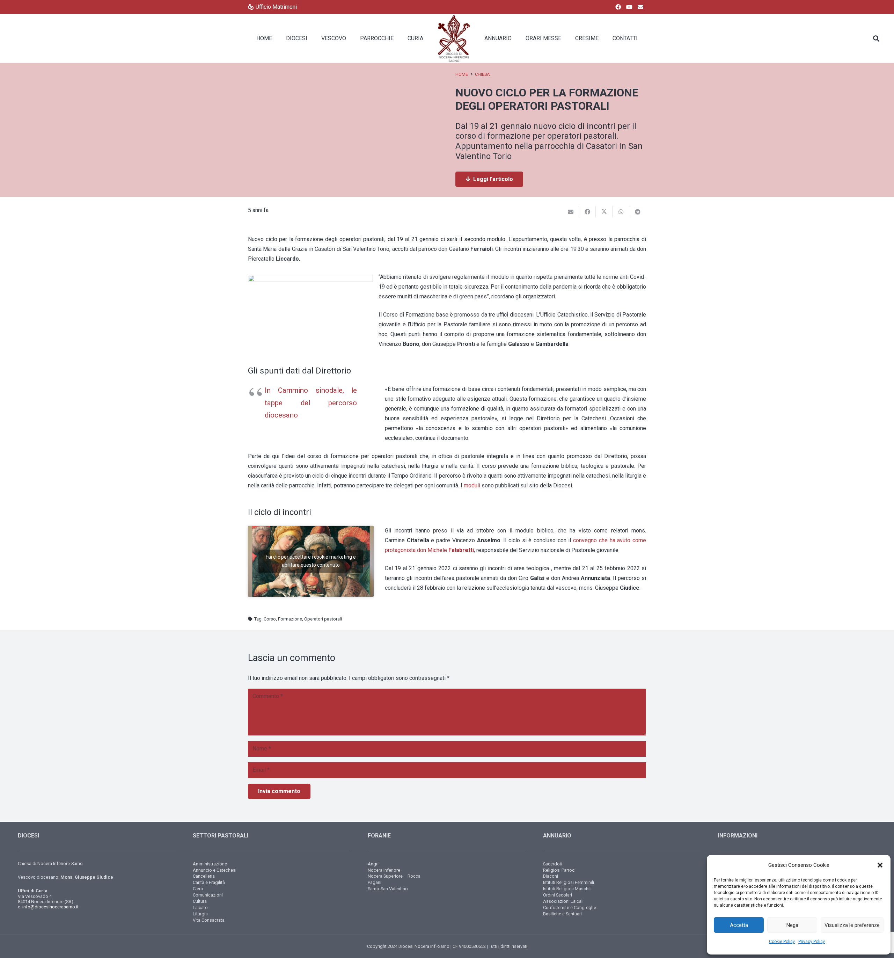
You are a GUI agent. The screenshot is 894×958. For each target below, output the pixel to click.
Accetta (739, 925)
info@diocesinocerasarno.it (50, 906)
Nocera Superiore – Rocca (394, 876)
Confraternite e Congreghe (569, 907)
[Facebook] (618, 7)
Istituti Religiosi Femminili (568, 882)
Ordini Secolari (557, 895)
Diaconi (550, 876)
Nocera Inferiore (384, 870)
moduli (472, 485)
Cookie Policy (782, 941)
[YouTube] (629, 7)
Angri (373, 863)
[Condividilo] (587, 211)
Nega (792, 925)
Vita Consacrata (209, 920)
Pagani (374, 882)
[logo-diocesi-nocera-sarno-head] (454, 38)
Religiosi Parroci (559, 870)
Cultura (200, 901)
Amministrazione (210, 863)
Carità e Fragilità (209, 882)
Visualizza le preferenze (852, 925)
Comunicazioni (208, 895)
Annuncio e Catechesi (214, 870)
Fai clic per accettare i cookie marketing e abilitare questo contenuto (311, 561)
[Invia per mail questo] (570, 211)
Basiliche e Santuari (562, 913)
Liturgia (200, 913)
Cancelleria (204, 876)
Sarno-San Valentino (388, 888)
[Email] (640, 7)
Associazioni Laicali (563, 901)
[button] (880, 865)
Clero (198, 888)
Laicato (200, 907)
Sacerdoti (552, 863)
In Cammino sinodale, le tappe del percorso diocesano (311, 402)
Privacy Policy (811, 941)
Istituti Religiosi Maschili (567, 888)
